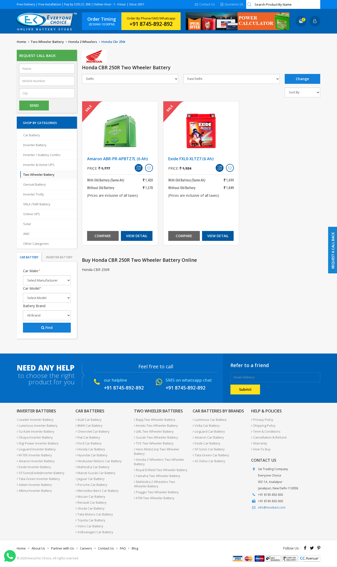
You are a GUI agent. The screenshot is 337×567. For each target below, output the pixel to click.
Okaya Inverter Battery (35, 437)
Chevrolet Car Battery (93, 431)
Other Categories (36, 243)
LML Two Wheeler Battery (154, 431)
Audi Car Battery (89, 419)
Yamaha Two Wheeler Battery (157, 476)
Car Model (32, 288)
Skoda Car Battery (91, 508)
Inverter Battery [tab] (59, 257)
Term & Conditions (266, 431)
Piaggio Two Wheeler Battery (157, 492)
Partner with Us (62, 548)
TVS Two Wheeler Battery (154, 443)
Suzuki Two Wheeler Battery (156, 437)
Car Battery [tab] (29, 257)
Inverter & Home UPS (39, 164)
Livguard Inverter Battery (37, 449)
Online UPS (31, 214)
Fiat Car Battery (88, 437)
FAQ (123, 548)
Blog (135, 548)
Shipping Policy (264, 425)
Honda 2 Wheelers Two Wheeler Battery (159, 461)
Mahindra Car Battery (93, 467)
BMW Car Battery (90, 425)
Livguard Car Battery (209, 431)
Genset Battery (34, 184)
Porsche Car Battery (92, 484)
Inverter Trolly (33, 194)
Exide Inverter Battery (34, 467)
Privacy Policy (262, 419)
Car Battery (31, 135)
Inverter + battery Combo (41, 155)
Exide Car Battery (207, 443)
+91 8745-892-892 (151, 23)
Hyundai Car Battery (92, 455)
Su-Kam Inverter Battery (36, 431)
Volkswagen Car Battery (95, 532)
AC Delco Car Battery (209, 461)
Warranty (259, 443)
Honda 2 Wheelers (82, 41)
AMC (26, 233)
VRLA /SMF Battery (36, 204)
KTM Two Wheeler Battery (154, 498)
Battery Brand (34, 305)
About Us (38, 548)
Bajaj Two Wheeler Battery (155, 419)
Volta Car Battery (207, 425)
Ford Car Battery (89, 443)
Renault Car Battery (92, 502)
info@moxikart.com (271, 507)
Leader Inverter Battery (36, 419)
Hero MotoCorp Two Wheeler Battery (156, 451)
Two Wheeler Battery (47, 41)
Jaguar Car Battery (91, 479)
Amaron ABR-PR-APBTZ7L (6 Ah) (117, 158)
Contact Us (207, 4)
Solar (27, 224)
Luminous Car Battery (210, 419)
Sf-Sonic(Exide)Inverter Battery (41, 473)
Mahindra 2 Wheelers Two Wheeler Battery (154, 483)
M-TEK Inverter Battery (35, 455)
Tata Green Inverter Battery (39, 479)
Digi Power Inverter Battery (38, 443)
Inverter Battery (35, 145)
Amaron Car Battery (209, 437)
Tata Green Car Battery (211, 455)
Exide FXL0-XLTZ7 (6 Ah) (191, 158)
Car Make (31, 270)
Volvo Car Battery (90, 526)
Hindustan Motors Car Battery (99, 461)
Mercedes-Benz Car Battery (98, 490)
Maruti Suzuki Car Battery (96, 473)
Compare (102, 235)
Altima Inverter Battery (35, 490)
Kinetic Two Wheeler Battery (156, 425)
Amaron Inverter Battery (36, 461)
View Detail (136, 235)
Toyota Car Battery (91, 520)
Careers (86, 548)
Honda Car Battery (91, 449)
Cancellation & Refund (269, 437)
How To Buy (261, 449)
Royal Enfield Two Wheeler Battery (161, 470)
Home (21, 41)
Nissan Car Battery (91, 496)
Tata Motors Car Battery (95, 514)
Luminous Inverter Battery (37, 425)
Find (48, 327)
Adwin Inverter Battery (35, 484)
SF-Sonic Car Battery (209, 449)
